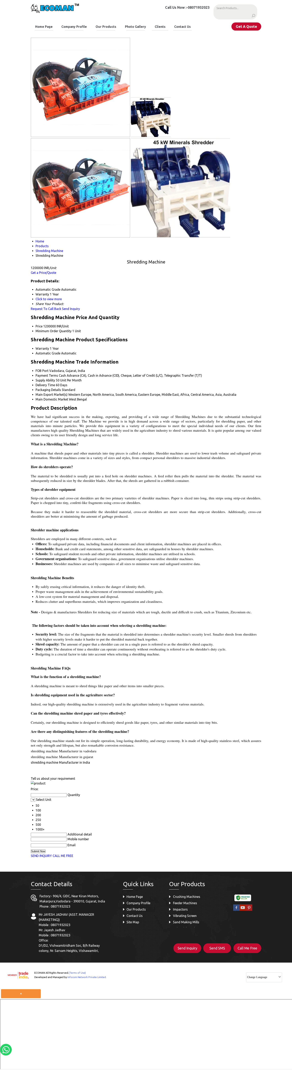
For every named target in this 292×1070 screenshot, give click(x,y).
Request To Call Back (46, 309)
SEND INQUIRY (41, 856)
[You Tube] (243, 910)
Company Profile (74, 26)
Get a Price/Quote (43, 272)
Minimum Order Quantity (54, 331)
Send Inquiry (71, 309)
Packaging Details (48, 390)
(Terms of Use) (77, 972)
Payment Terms (47, 375)
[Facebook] (236, 910)
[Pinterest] (249, 910)
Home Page (44, 26)
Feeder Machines (185, 903)
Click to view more (49, 299)
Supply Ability (45, 380)
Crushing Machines (186, 896)
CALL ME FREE (63, 856)
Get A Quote (246, 26)
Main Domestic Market (52, 399)
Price (39, 326)
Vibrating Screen (185, 916)
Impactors (180, 909)
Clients (160, 26)
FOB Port (42, 370)
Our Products (106, 26)
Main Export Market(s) (52, 394)
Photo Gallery (135, 26)
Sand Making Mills (186, 922)
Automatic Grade (48, 353)
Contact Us (182, 26)
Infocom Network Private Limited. (87, 977)
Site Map (133, 922)
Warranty (42, 348)
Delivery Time (45, 385)
